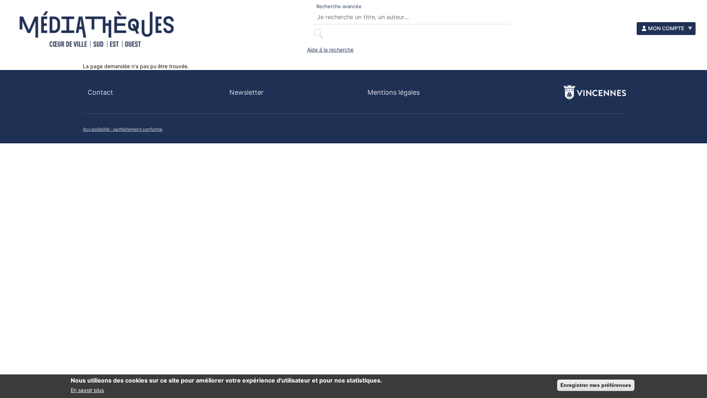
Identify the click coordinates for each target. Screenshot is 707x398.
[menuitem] (666, 28)
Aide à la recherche (330, 49)
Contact (100, 92)
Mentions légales (393, 92)
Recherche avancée (339, 6)
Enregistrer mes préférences (595, 385)
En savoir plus (87, 390)
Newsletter (246, 92)
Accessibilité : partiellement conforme (123, 129)
